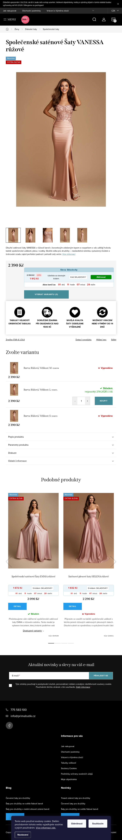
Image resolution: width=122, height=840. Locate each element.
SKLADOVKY (78, 277)
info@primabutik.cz (23, 716)
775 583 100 (19, 710)
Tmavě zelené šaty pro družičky (75, 798)
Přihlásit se (101, 675)
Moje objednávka (69, 779)
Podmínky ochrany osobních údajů (77, 773)
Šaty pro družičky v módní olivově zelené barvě (27, 809)
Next (113, 562)
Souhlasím (98, 823)
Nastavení (22, 834)
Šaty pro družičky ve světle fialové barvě (24, 803)
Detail (17, 606)
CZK (113, 10)
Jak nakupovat (9, 10)
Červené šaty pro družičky (18, 798)
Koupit (104, 400)
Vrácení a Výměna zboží (58, 10)
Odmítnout (76, 823)
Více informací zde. (46, 827)
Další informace (83, 687)
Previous (9, 562)
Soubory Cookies (69, 768)
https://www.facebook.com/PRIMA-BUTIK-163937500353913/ (9, 725)
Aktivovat (101, 277)
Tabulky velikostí (68, 762)
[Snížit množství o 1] (75, 401)
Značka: (15, 339)
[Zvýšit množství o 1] (87, 401)
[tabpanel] (33, 565)
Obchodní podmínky (31, 10)
